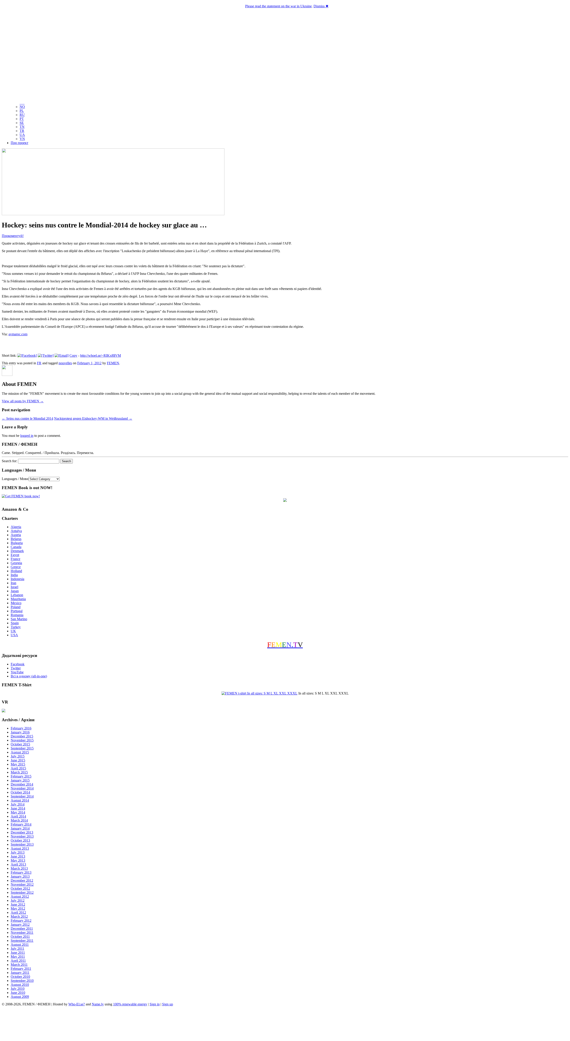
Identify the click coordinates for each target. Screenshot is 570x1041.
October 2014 (20, 792)
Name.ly (98, 1004)
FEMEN (113, 363)
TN (22, 127)
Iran (13, 583)
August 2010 (20, 984)
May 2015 (18, 764)
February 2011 (21, 968)
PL (22, 111)
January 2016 (20, 732)
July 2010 (17, 988)
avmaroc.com (17, 334)
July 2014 (17, 804)
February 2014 (21, 824)
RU (22, 115)
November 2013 (22, 836)
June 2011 (18, 952)
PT (22, 119)
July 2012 (17, 900)
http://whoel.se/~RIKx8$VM (100, 355)
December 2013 (22, 832)
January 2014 (20, 828)
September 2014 (22, 796)
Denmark (17, 551)
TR (22, 131)
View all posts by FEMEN (23, 401)
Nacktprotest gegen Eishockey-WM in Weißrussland (93, 418)
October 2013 (20, 840)
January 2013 (20, 876)
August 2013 (20, 848)
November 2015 (22, 740)
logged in (26, 435)
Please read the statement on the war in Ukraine (278, 6)
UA (22, 135)
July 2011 (17, 948)
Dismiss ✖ (321, 6)
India (14, 575)
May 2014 (18, 812)
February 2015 (21, 776)
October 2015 (20, 744)
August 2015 (20, 752)
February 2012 (21, 920)
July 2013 (17, 852)
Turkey (16, 627)
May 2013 (18, 860)
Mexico (16, 603)
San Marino (19, 619)
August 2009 (20, 996)
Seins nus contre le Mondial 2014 (27, 418)
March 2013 (19, 868)
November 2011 (22, 932)
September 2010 (22, 980)
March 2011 (19, 964)
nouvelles (65, 363)
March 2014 (19, 820)
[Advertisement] (285, 1024)
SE (22, 123)
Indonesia (17, 579)
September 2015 (22, 748)
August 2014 (20, 800)
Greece (16, 567)
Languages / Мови (15, 479)
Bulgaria (17, 543)
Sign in (155, 1004)
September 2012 (22, 892)
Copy (73, 355)
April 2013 (18, 864)
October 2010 (20, 976)
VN (22, 139)
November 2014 (22, 788)
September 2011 (22, 940)
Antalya (16, 531)
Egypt (15, 555)
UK (13, 631)
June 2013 (18, 856)
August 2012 (20, 896)
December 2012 (22, 880)
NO (22, 107)
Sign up (167, 1004)
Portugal (16, 611)
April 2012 (18, 912)
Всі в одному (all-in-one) (29, 676)
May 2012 (18, 908)
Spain (15, 623)
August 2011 (20, 944)
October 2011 (20, 936)
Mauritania (18, 599)
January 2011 (20, 972)
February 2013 (21, 872)
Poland (15, 607)
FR (39, 363)
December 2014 (22, 784)
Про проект (19, 143)
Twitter (16, 668)
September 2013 (22, 844)
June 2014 (18, 808)
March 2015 (19, 772)
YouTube (17, 672)
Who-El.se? (76, 1004)
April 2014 (18, 816)
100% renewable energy (130, 1004)
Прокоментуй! (13, 236)
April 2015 (18, 768)
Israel (14, 587)
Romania (17, 615)
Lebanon (17, 595)
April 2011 (18, 960)
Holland (16, 571)
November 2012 (22, 884)
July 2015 (17, 756)
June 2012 (18, 904)
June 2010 (18, 992)
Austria (16, 535)
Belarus (16, 539)
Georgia (16, 563)
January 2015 (20, 780)
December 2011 (22, 928)
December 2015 (22, 736)
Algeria (16, 527)
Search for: (9, 461)
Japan (15, 591)
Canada (16, 547)
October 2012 (20, 888)
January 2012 (20, 924)
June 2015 (18, 760)
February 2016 (21, 728)
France (15, 559)
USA (14, 635)
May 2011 (18, 956)
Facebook (17, 664)
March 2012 (19, 916)
